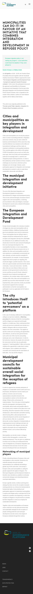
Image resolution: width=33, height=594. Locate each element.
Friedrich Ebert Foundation (10, 108)
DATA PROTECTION (8, 583)
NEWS (4, 563)
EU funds (26, 238)
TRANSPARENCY (7, 579)
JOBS (4, 567)
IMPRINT (4, 586)
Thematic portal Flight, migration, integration (15, 106)
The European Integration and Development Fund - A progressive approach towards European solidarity (16, 82)
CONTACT (5, 571)
